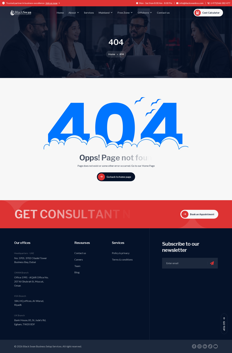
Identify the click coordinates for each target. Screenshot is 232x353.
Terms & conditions (122, 259)
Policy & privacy (120, 252)
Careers (78, 259)
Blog (77, 272)
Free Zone (124, 12)
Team (77, 265)
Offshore (143, 12)
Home (60, 12)
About (72, 12)
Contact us (163, 12)
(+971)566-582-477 (220, 3)
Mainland (104, 12)
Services (89, 12)
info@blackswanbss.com (191, 3)
